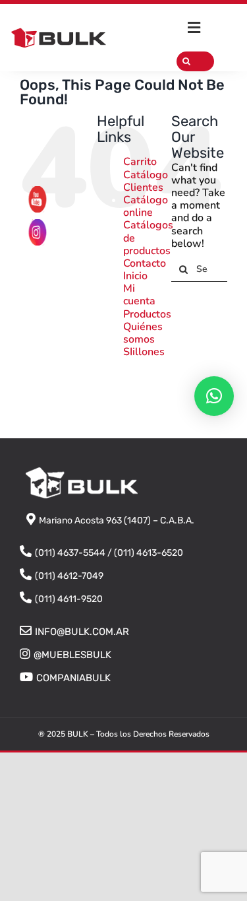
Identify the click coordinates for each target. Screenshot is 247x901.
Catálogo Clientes (145, 181)
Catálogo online (145, 206)
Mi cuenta (139, 294)
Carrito (140, 161)
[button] (214, 396)
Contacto (144, 263)
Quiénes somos (143, 333)
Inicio (135, 276)
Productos (147, 314)
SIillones (144, 352)
